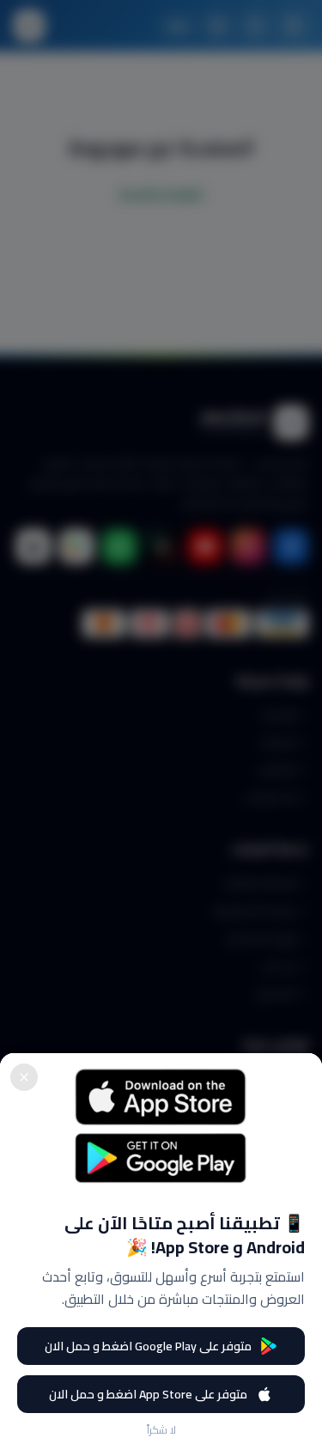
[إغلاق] (24, 1077)
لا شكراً (161, 1430)
